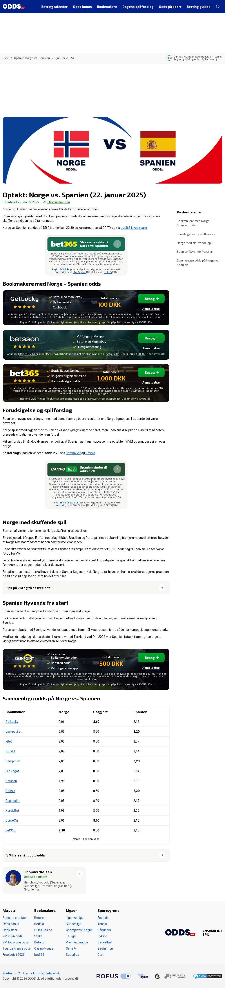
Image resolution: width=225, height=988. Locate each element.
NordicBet (12, 810)
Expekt (10, 751)
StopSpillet (79, 271)
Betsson (11, 781)
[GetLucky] (24, 302)
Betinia (90, 453)
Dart (100, 954)
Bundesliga (73, 924)
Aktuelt (9, 910)
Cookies (23, 973)
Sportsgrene (109, 910)
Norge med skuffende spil (194, 243)
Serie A (71, 948)
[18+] (170, 976)
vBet (8, 741)
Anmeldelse (151, 308)
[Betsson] (24, 341)
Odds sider (10, 930)
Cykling (102, 936)
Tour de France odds (17, 948)
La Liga (71, 936)
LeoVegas (12, 771)
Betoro (39, 917)
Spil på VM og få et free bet (28, 588)
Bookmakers (45, 910)
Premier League (77, 942)
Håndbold (104, 930)
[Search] (217, 6)
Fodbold (103, 917)
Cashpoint (12, 800)
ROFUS (108, 271)
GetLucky (11, 721)
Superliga (72, 954)
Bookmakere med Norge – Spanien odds (194, 223)
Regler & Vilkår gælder (65, 502)
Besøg (150, 299)
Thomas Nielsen (58, 202)
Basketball (105, 942)
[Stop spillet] (143, 976)
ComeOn (11, 820)
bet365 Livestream (134, 227)
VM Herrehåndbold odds (25, 855)
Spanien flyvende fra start (195, 251)
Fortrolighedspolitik (46, 973)
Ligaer (71, 910)
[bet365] (24, 376)
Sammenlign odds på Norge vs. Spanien (198, 262)
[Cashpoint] (24, 661)
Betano (39, 942)
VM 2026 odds (12, 936)
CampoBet (73, 453)
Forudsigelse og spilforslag (196, 234)
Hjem (6, 58)
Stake (38, 936)
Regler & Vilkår (60, 269)
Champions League (79, 930)
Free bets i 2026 (14, 954)
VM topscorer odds (16, 942)
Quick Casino (43, 930)
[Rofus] (113, 976)
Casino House (43, 948)
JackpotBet (13, 731)
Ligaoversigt (74, 917)
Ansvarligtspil (212, 932)
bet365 (10, 830)
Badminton (105, 948)
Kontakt (8, 973)
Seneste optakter (15, 917)
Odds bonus (11, 924)
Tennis (102, 924)
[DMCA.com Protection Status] (207, 976)
